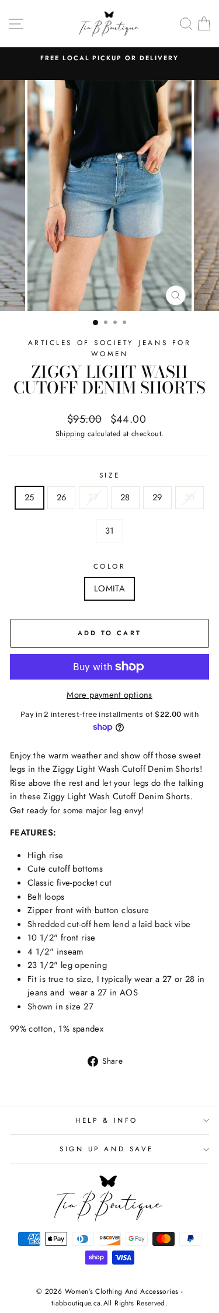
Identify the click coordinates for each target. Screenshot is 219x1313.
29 (157, 497)
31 (109, 530)
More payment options (109, 694)
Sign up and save (107, 1149)
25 (29, 497)
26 (62, 497)
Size (109, 475)
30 (190, 497)
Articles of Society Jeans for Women (109, 347)
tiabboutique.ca (76, 1303)
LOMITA (109, 588)
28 (125, 497)
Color (109, 566)
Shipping (70, 434)
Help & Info (106, 1120)
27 (93, 497)
